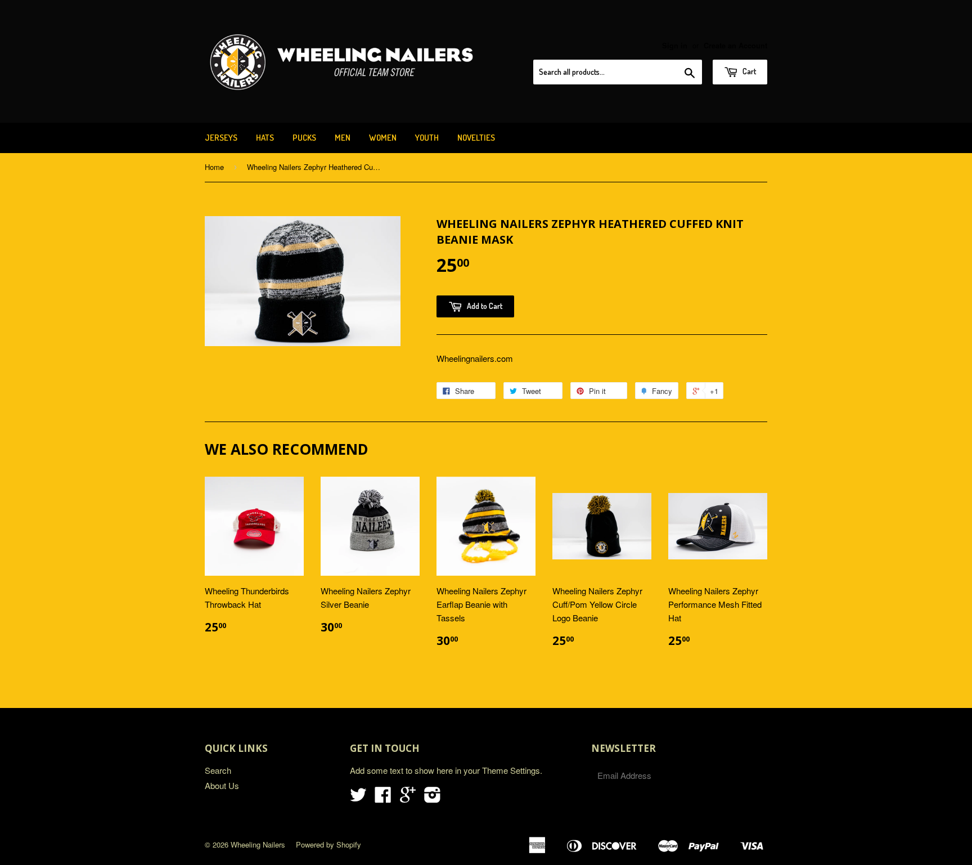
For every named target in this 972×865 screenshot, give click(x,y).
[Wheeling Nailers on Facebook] (383, 798)
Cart (748, 71)
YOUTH (427, 137)
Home (214, 167)
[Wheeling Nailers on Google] (407, 798)
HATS (265, 137)
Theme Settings (511, 770)
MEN (342, 137)
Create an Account (735, 46)
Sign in (674, 46)
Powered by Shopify (328, 844)
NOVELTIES (476, 137)
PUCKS (304, 137)
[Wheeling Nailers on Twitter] (358, 798)
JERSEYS (221, 137)
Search (218, 770)
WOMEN (383, 137)
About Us (222, 785)
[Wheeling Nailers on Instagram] (432, 798)
